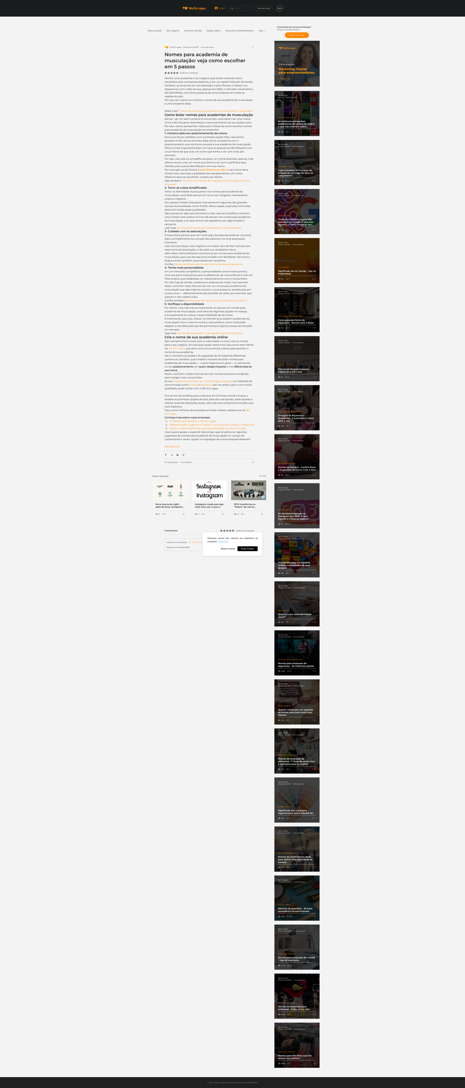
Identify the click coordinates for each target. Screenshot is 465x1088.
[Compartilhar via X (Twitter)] (171, 455)
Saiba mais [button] (223, 541)
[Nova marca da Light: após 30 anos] (170, 490)
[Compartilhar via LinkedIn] (177, 455)
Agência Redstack (250, 1082)
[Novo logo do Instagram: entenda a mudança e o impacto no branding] (209, 490)
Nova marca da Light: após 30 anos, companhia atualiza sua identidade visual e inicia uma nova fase (169, 505)
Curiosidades (283, 267)
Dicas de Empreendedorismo (290, 316)
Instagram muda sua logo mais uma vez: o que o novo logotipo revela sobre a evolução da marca (209, 505)
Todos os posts (154, 31)
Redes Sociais (284, 216)
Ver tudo (262, 476)
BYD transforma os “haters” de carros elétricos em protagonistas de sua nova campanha (246, 505)
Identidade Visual (285, 167)
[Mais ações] (252, 47)
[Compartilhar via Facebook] (166, 455)
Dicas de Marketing (286, 117)
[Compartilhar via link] (183, 455)
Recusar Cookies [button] (228, 549)
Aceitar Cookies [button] (247, 549)
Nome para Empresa (286, 463)
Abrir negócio (284, 611)
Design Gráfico (284, 559)
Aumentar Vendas (193, 31)
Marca (280, 365)
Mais (261, 31)
